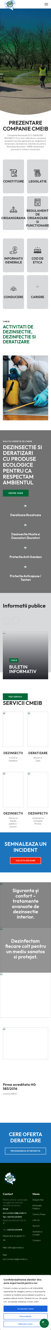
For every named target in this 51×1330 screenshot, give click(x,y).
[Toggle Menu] (46, 4)
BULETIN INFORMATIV (23, 669)
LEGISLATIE (38, 181)
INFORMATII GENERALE (13, 260)
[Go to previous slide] (6, 620)
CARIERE (37, 297)
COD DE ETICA (37, 260)
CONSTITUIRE (13, 181)
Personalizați (25, 1316)
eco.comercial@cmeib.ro (15, 1259)
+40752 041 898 (14, 1229)
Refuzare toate (25, 1324)
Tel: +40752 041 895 (12, 1217)
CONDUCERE (13, 297)
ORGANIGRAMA (13, 218)
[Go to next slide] (15, 620)
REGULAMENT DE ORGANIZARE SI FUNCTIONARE (37, 218)
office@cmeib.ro (16, 1247)
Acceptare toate (26, 1308)
